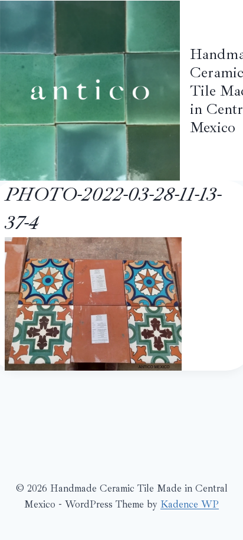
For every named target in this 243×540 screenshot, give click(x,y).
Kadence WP (189, 504)
